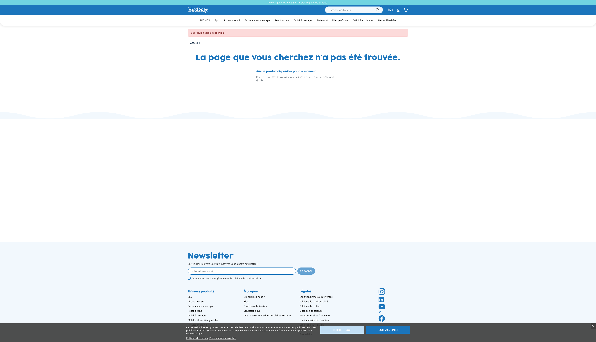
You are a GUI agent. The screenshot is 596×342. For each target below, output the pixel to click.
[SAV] (390, 10)
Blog (246, 301)
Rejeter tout (342, 330)
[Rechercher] (377, 10)
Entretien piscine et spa (200, 306)
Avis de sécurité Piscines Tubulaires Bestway (267, 315)
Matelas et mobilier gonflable (203, 320)
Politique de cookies (310, 306)
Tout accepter (388, 330)
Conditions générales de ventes (316, 297)
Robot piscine (195, 311)
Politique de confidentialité (314, 301)
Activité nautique (197, 315)
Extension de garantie (311, 311)
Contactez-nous (252, 311)
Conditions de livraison (256, 306)
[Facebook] (382, 318)
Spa (190, 297)
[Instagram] (382, 291)
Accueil (194, 43)
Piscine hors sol (196, 301)
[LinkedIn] (382, 299)
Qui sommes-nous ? (254, 297)
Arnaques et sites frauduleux (315, 315)
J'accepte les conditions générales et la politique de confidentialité (226, 278)
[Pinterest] (382, 312)
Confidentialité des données (314, 320)
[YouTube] (382, 306)
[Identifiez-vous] (398, 10)
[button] (406, 10)
